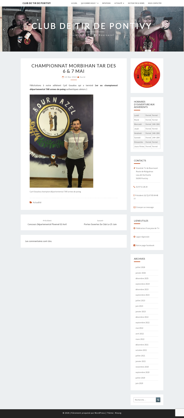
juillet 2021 (140, 355)
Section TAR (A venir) (136, 3)
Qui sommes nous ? (88, 3)
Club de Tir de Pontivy (37, 3)
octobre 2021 (141, 350)
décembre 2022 (142, 317)
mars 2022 (140, 339)
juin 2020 (139, 383)
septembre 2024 (142, 284)
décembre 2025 (142, 278)
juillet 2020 (140, 377)
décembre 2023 (142, 289)
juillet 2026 (140, 267)
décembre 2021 (142, 344)
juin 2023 (139, 306)
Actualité (118, 3)
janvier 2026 (141, 273)
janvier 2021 (141, 361)
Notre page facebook (145, 245)
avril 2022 (140, 333)
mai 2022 (139, 328)
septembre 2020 (142, 372)
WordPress (100, 413)
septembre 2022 (142, 322)
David (82, 77)
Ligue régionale (142, 236)
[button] (4, 30)
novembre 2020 (142, 366)
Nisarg (118, 413)
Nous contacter (154, 3)
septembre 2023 (142, 295)
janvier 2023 (141, 311)
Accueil (74, 3)
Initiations (106, 3)
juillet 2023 (140, 300)
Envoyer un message (145, 207)
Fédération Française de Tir (147, 228)
